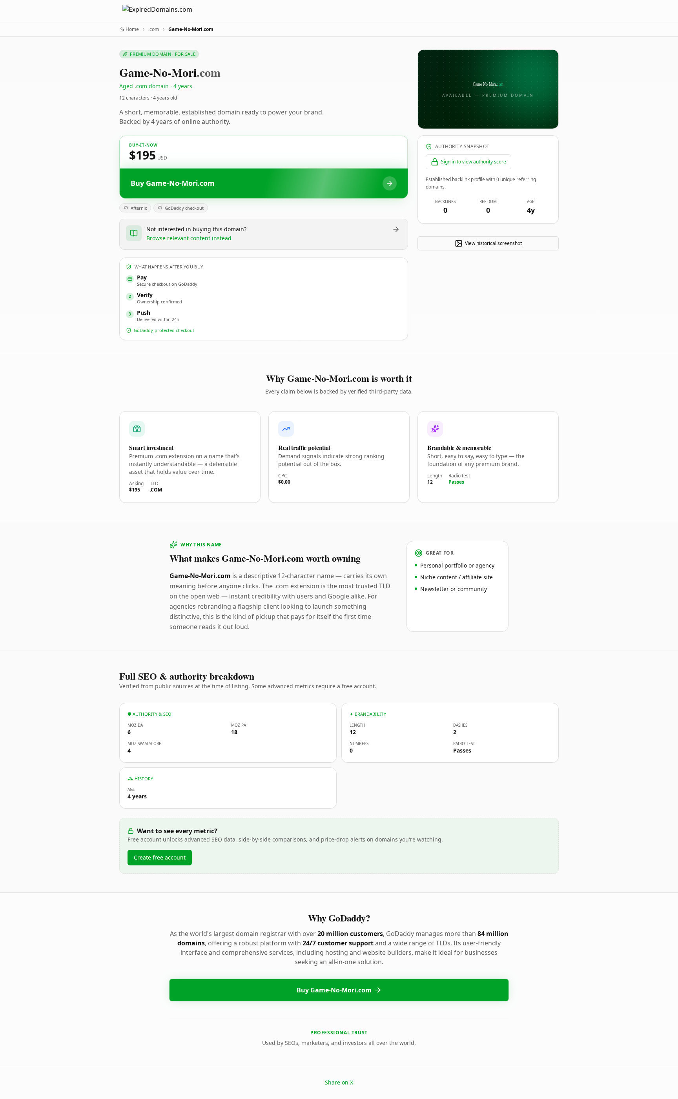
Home (132, 29)
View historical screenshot (493, 243)
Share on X (339, 1082)
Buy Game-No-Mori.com (334, 990)
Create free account (160, 857)
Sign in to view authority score (473, 161)
